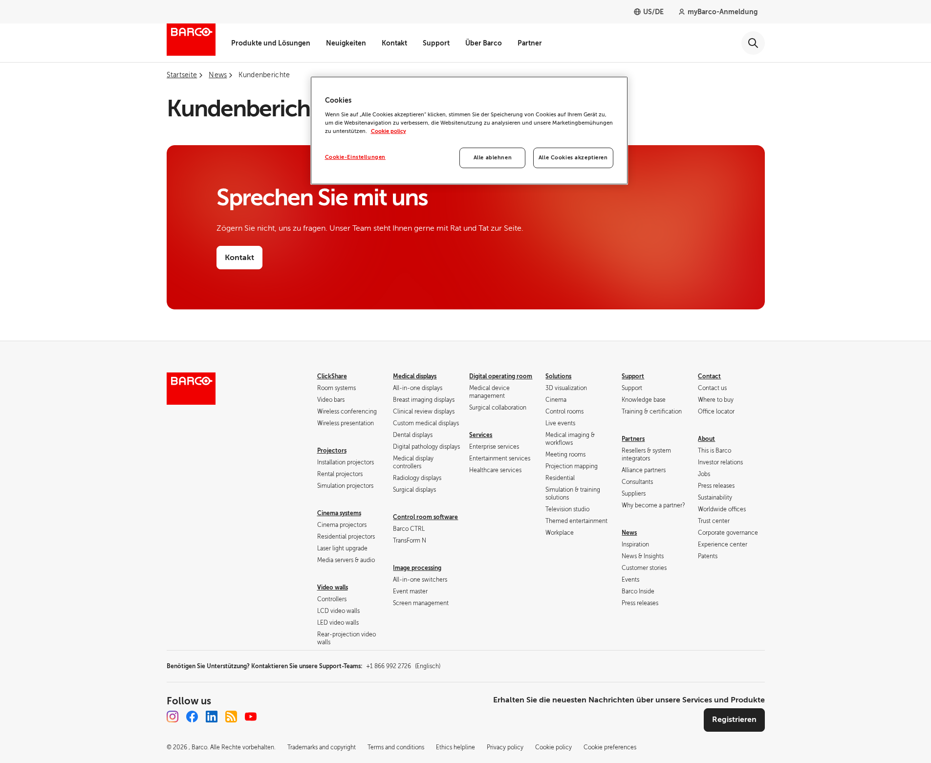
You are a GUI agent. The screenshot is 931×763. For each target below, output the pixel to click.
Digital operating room (500, 376)
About (706, 439)
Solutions (558, 376)
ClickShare (332, 376)
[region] (469, 130)
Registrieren (734, 719)
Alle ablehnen (493, 157)
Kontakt (394, 43)
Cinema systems (339, 513)
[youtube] (251, 716)
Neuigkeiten (346, 43)
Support (436, 43)
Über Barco (483, 43)
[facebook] (192, 716)
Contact (709, 376)
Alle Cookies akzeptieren (573, 157)
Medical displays (414, 376)
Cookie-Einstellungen (355, 157)
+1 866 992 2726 (403, 666)
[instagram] (172, 716)
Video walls (332, 587)
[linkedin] (211, 716)
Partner (530, 43)
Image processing (417, 568)
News (629, 532)
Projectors (331, 450)
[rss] (231, 716)
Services (480, 435)
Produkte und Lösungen (270, 43)
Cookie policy (388, 131)
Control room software (425, 517)
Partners (633, 439)
